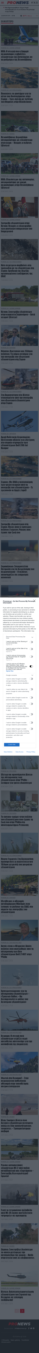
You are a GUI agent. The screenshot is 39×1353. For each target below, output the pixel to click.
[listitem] (19, 637)
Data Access (19, 752)
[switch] (31, 642)
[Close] (35, 601)
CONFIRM (12, 744)
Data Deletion (8, 752)
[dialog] (19, 676)
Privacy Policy (30, 752)
